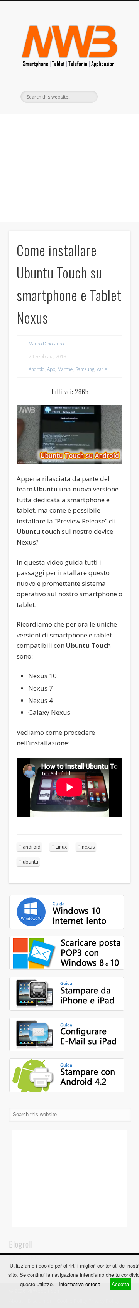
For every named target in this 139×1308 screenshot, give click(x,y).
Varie (102, 369)
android (32, 846)
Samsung (84, 369)
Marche (65, 369)
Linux (61, 846)
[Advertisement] (69, 168)
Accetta (120, 1284)
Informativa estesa (79, 1284)
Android (37, 369)
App (51, 369)
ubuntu (30, 862)
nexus (88, 846)
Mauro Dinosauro (46, 343)
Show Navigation (112, 69)
